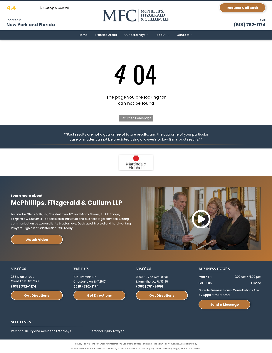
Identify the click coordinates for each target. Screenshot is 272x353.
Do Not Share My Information (106, 343)
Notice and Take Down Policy (155, 343)
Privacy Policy (81, 343)
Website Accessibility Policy (184, 343)
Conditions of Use (131, 343)
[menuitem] (83, 35)
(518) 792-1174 (250, 25)
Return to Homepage (136, 118)
